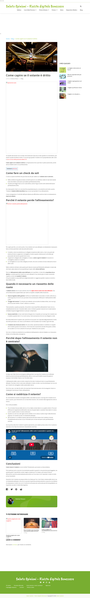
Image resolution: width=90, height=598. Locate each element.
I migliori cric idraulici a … (74, 94)
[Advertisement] (45, 23)
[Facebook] (40, 582)
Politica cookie (30, 587)
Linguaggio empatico (11, 587)
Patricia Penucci (14, 78)
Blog (81, 10)
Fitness (54, 10)
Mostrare (15, 168)
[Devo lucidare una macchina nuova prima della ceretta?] (31, 523)
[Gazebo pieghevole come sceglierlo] (14, 526)
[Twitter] (43, 582)
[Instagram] (46, 582)
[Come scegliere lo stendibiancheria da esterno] (49, 523)
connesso (14, 544)
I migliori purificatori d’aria (75, 87)
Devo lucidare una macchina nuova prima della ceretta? (31, 530)
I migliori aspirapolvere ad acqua (74, 81)
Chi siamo (8, 585)
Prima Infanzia (43, 10)
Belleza (19, 10)
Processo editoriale (18, 585)
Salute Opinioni (60, 596)
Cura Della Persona (29, 10)
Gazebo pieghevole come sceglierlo (13, 536)
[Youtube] (49, 582)
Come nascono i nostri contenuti (34, 585)
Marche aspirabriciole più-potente (75, 75)
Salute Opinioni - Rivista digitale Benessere (35, 6)
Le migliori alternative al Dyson (74, 68)
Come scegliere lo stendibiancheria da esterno (49, 530)
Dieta (61, 10)
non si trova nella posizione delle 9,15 (17, 159)
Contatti (22, 587)
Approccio (48, 585)
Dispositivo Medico (71, 10)
